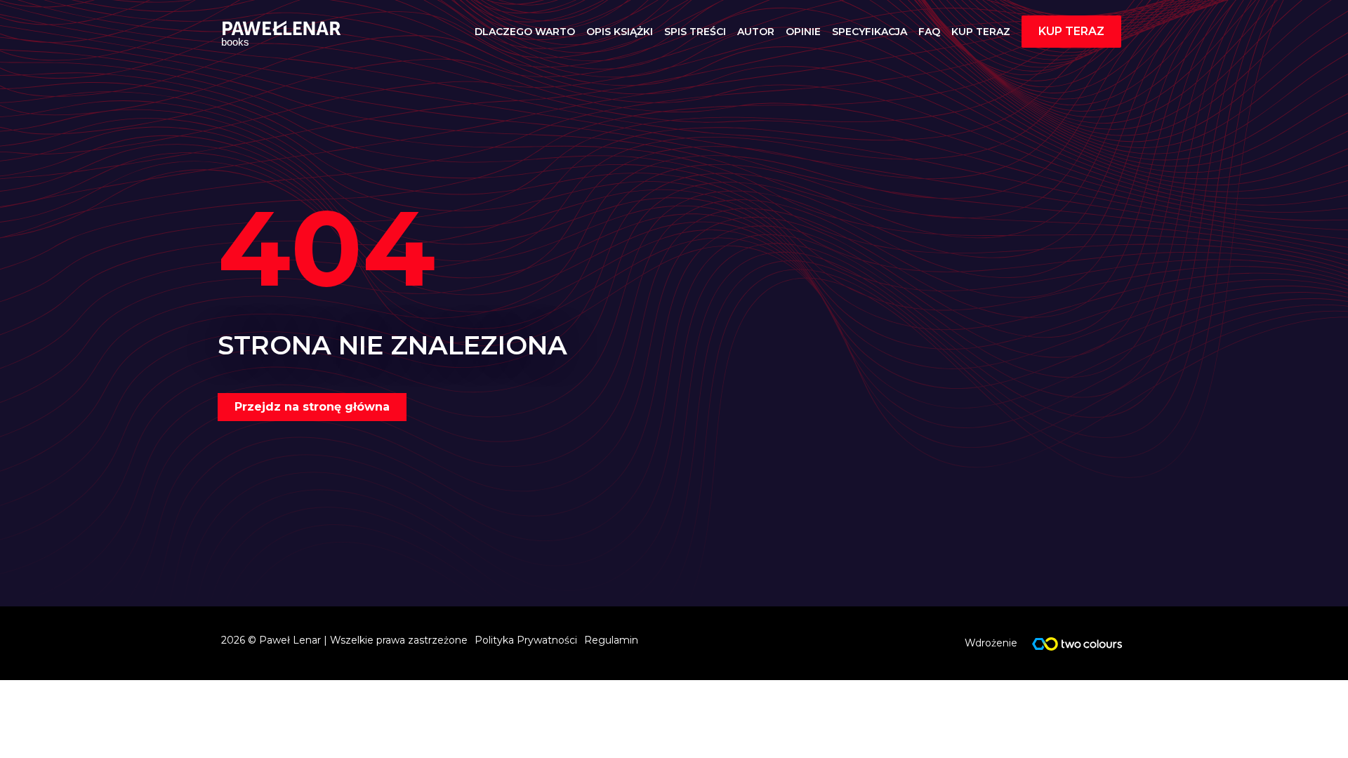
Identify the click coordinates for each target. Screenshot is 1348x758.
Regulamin (611, 640)
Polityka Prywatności (526, 640)
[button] (1071, 31)
